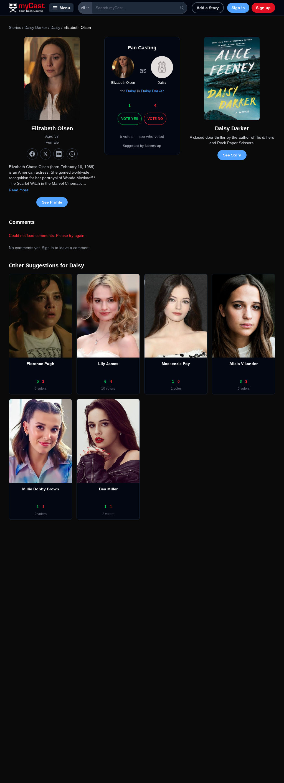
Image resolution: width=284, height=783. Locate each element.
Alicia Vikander (243, 363)
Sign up (263, 8)
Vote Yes (129, 119)
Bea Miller (108, 489)
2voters (41, 514)
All (83, 8)
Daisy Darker (35, 27)
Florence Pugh (40, 363)
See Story (232, 155)
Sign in (238, 8)
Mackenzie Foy (176, 363)
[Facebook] (32, 153)
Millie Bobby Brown (40, 489)
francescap (152, 146)
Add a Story (208, 8)
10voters (108, 389)
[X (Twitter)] (45, 153)
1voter (176, 389)
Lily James (108, 363)
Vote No (155, 119)
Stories (15, 27)
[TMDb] (72, 153)
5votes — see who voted (142, 136)
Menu (65, 8)
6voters (41, 389)
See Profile (52, 202)
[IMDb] (58, 153)
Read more (19, 190)
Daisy (55, 27)
